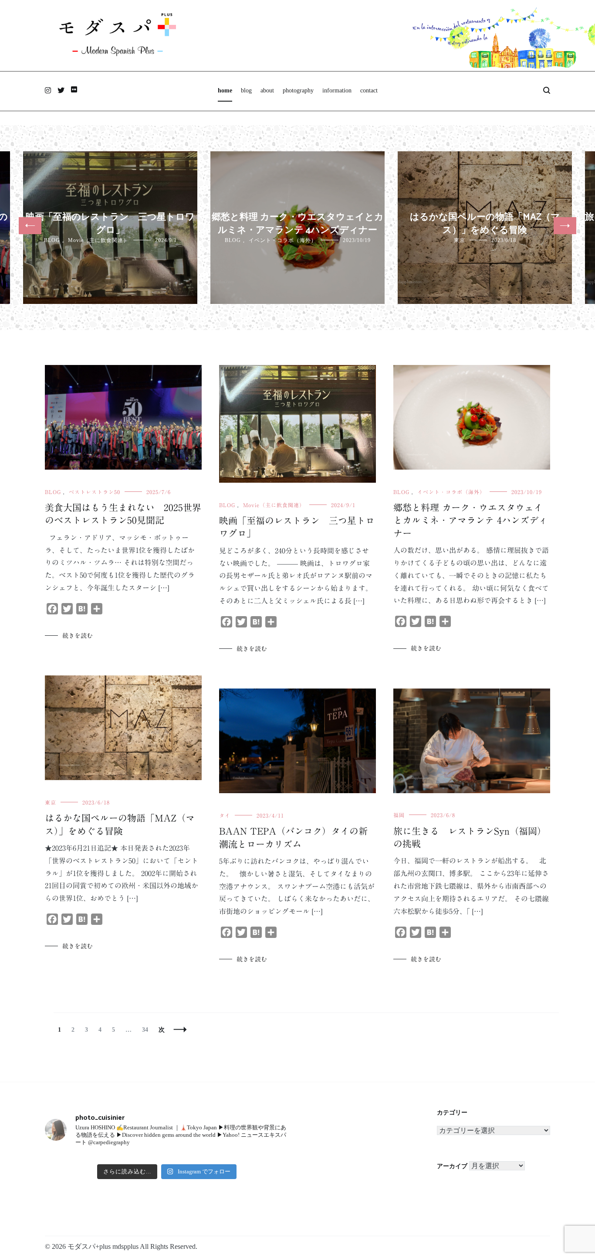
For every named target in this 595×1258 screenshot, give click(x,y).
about (267, 90)
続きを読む (77, 636)
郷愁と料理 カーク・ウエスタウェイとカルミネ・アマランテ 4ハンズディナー (298, 223)
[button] (30, 225)
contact (369, 90)
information (337, 90)
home (225, 90)
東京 (459, 240)
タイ (224, 815)
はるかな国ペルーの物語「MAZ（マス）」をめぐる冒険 (485, 223)
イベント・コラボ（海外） (283, 240)
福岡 (399, 815)
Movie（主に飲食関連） (98, 240)
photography (298, 90)
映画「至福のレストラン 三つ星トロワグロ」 (110, 223)
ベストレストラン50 (94, 491)
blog (246, 90)
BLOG (52, 240)
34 (145, 1029)
